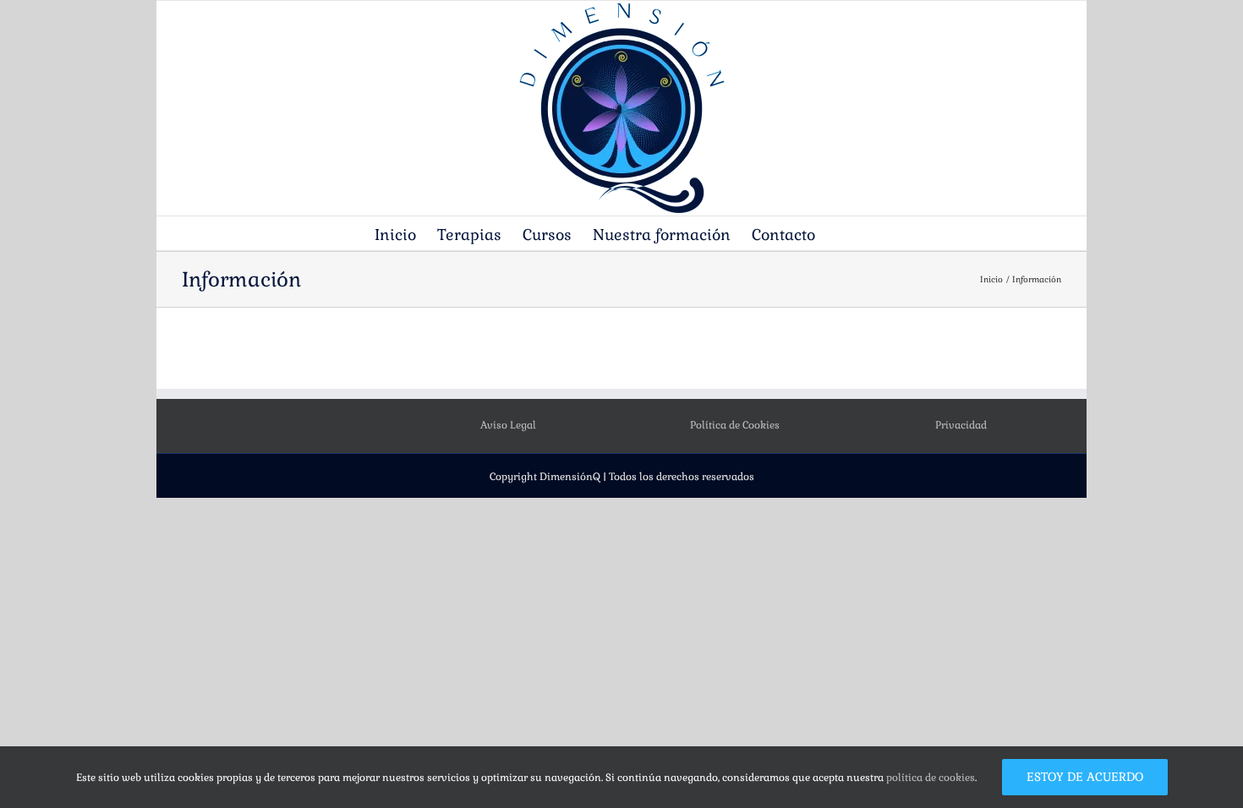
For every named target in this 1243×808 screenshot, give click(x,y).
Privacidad (961, 425)
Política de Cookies (735, 425)
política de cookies (930, 777)
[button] (842, 233)
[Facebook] (271, 426)
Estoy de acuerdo (1085, 776)
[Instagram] (293, 426)
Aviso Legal (508, 425)
